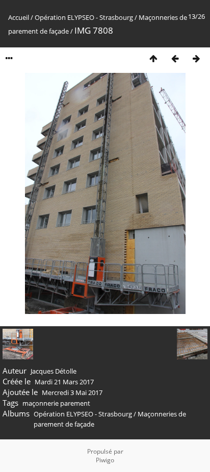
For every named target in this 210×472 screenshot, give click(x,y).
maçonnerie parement (56, 403)
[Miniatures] (153, 58)
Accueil (18, 17)
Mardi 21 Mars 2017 (64, 381)
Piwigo (105, 460)
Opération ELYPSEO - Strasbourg (84, 17)
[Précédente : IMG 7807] (175, 58)
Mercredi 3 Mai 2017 (72, 392)
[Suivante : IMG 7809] (196, 58)
